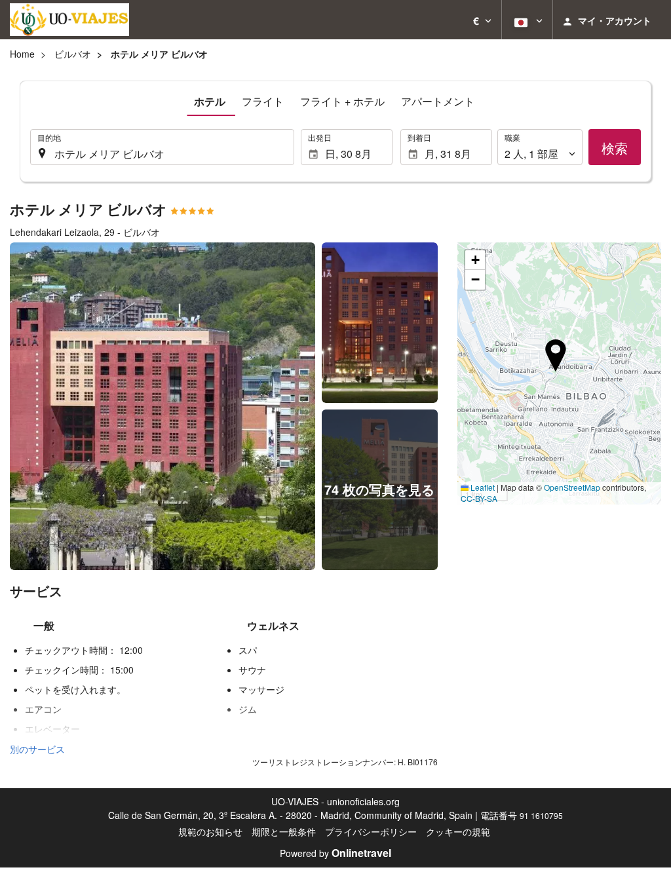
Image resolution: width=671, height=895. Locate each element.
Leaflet (482, 487)
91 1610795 (541, 815)
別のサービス (37, 748)
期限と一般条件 (284, 831)
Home (22, 53)
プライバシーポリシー (371, 831)
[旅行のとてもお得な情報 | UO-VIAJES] (69, 19)
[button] (482, 19)
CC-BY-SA (479, 498)
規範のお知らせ (210, 831)
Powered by (335, 853)
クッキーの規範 (458, 831)
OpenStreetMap (572, 487)
